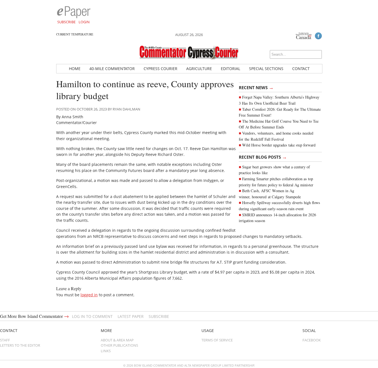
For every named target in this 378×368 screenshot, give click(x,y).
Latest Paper (131, 316)
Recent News (256, 87)
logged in (89, 294)
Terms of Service (217, 340)
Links (106, 350)
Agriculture (199, 68)
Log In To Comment (92, 316)
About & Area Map (117, 340)
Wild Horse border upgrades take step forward (278, 145)
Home (75, 68)
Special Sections (266, 68)
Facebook (311, 340)
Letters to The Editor (20, 345)
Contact (301, 68)
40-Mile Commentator (112, 68)
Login (84, 21)
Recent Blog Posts (263, 156)
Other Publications (119, 345)
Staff (5, 340)
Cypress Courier (160, 68)
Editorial (230, 68)
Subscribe (66, 21)
